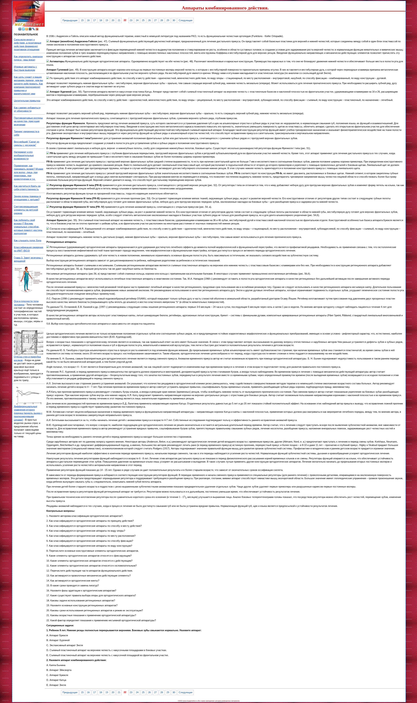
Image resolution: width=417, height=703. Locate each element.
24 (137, 20)
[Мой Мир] (30, 29)
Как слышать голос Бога (27, 240)
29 (167, 20)
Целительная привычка (27, 100)
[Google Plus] (37, 29)
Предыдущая (69, 20)
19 (106, 20)
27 (155, 20)
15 (82, 20)
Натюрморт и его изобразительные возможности (24, 155)
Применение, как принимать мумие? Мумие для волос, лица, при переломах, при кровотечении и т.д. (28, 172)
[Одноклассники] (27, 29)
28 (161, 20)
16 (88, 20)
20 (113, 20)
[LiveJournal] (33, 29)
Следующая (185, 20)
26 (149, 20)
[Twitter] (23, 29)
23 (131, 20)
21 (119, 20)
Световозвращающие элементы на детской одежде (26, 210)
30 (174, 20)
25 (143, 20)
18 (100, 20)
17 (94, 20)
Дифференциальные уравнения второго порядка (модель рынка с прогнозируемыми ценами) (28, 413)
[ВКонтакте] (20, 29)
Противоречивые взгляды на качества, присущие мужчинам (28, 121)
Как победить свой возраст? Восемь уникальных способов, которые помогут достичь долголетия (28, 227)
